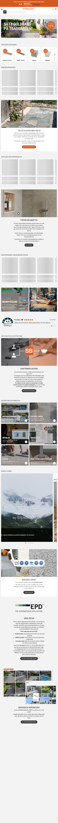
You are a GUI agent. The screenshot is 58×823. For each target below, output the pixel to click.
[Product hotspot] (18, 214)
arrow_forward (26, 309)
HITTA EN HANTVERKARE (29, 390)
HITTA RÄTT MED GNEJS (29, 147)
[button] (29, 4)
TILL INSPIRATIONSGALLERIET (29, 722)
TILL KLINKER (29, 245)
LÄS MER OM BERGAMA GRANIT (29, 658)
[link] (29, 322)
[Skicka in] (4, 12)
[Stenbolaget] (28, 9)
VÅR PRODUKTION (29, 592)
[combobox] (28, 12)
